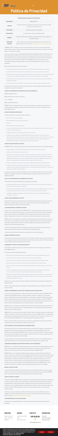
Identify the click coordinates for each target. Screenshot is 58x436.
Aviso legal (44, 416)
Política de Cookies (46, 419)
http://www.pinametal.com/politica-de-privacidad (42, 43)
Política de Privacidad (46, 418)
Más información (17, 434)
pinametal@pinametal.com (35, 422)
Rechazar (51, 432)
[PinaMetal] (9, 5)
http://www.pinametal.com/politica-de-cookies (21, 395)
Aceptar (42, 432)
